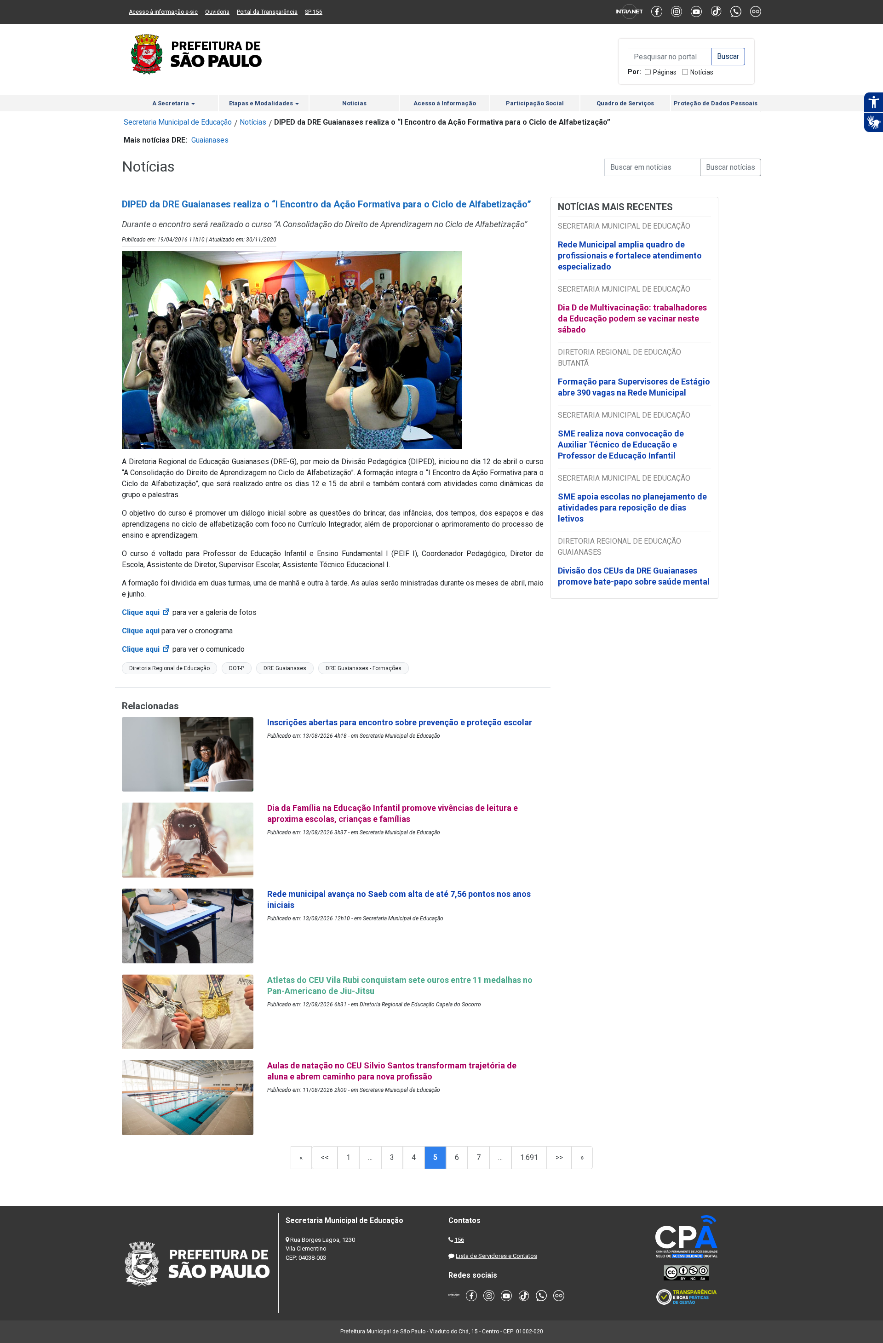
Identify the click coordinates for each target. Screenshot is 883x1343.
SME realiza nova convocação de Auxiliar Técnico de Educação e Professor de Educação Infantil (621, 444)
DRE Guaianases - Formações (363, 668)
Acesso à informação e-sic (163, 12)
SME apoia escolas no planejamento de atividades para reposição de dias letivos (632, 507)
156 (459, 1239)
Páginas (665, 72)
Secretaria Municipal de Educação (178, 122)
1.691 (529, 1157)
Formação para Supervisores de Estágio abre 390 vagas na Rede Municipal (634, 387)
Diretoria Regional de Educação (169, 668)
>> (559, 1157)
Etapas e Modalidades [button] (261, 103)
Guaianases (210, 140)
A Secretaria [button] (171, 103)
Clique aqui (146, 612)
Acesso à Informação (444, 103)
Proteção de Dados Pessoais (715, 103)
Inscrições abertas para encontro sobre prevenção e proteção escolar (399, 722)
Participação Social (535, 103)
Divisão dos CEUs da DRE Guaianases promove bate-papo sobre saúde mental (634, 576)
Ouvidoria (217, 12)
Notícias (701, 72)
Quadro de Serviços (625, 103)
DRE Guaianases (285, 668)
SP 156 (313, 12)
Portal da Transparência (267, 12)
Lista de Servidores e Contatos (496, 1255)
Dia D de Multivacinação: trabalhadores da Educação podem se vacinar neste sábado (632, 318)
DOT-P (236, 668)
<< (325, 1157)
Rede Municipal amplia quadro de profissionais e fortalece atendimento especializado (630, 255)
